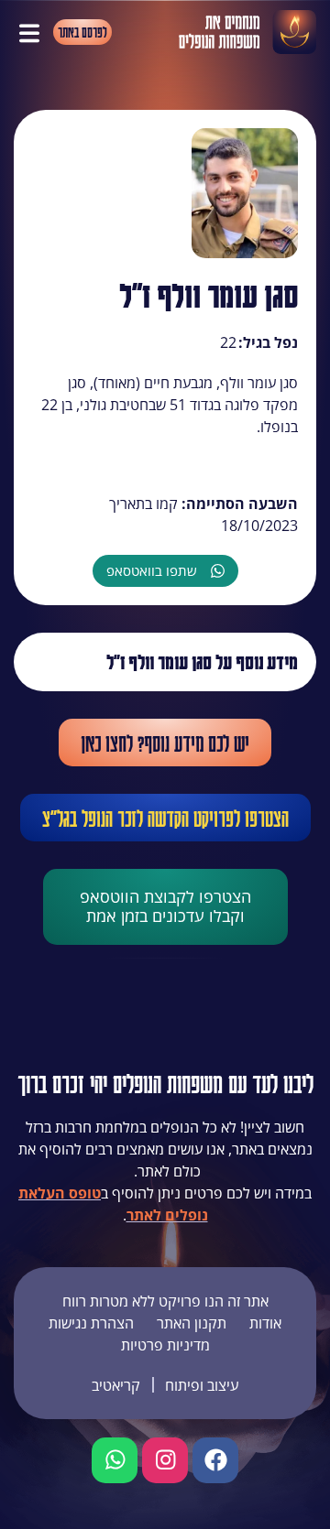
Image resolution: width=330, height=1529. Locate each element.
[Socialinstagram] (165, 1460)
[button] (29, 32)
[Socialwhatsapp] (115, 1460)
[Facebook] (215, 1460)
